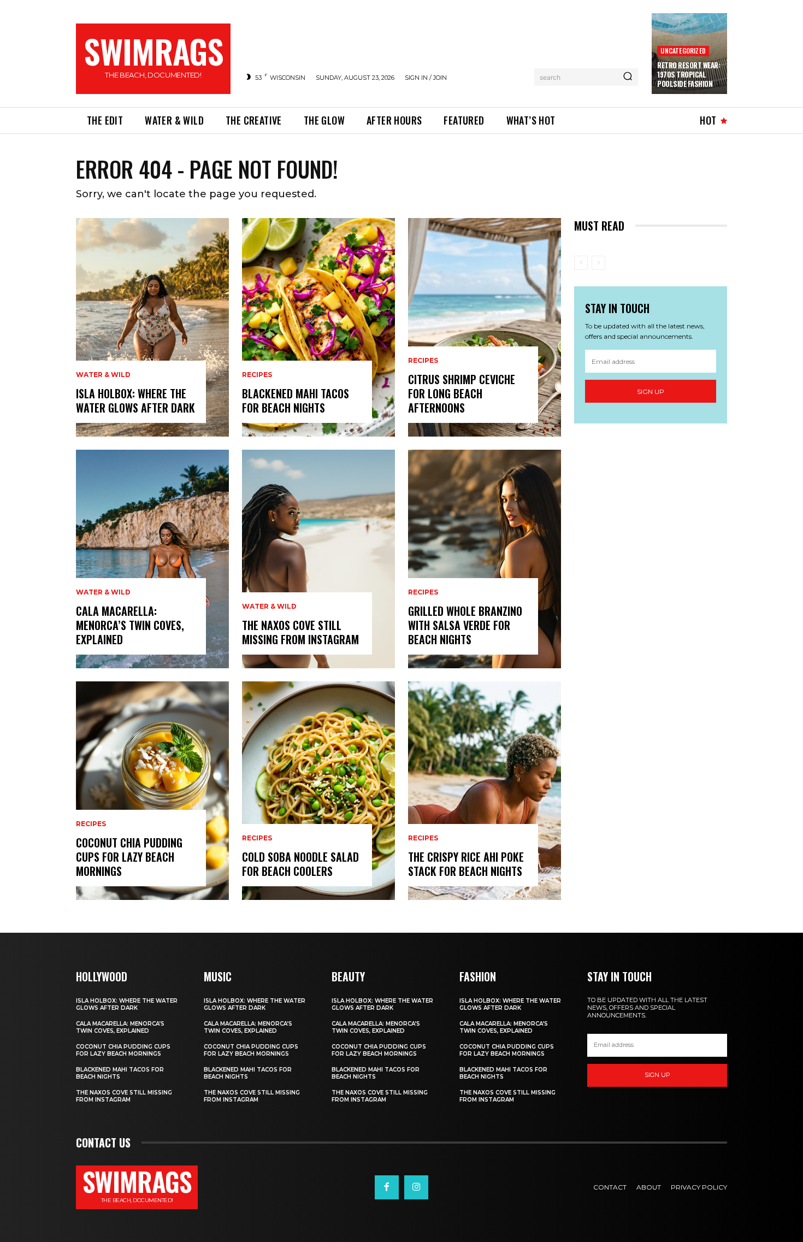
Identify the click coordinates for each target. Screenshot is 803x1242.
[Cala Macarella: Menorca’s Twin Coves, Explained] (152, 559)
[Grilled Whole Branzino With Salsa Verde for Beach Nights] (484, 559)
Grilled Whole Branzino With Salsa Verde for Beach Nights (465, 625)
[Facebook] (387, 1187)
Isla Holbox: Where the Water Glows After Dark (135, 400)
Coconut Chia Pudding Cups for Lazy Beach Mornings (129, 856)
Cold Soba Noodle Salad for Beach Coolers (300, 864)
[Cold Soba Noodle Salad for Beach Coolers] (318, 790)
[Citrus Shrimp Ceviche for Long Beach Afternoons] (484, 327)
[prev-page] (581, 263)
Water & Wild (103, 375)
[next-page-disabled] (598, 263)
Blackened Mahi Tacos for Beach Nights (295, 400)
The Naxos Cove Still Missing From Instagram (300, 632)
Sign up (650, 391)
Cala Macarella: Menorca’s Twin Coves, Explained (130, 625)
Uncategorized (683, 50)
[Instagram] (416, 1187)
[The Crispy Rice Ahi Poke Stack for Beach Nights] (484, 790)
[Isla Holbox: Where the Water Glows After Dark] (152, 327)
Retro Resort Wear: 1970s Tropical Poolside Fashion (688, 74)
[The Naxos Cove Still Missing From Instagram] (318, 559)
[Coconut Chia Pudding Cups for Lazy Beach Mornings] (152, 790)
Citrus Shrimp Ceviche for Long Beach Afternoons (461, 393)
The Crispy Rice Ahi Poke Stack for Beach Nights (466, 864)
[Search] (627, 77)
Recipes (91, 824)
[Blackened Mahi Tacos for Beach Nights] (318, 327)
